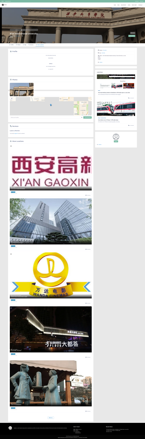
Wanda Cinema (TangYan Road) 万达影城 (19, 296)
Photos (18, 44)
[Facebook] (2, 1)
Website (100, 62)
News (99, 90)
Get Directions (88, 117)
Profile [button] (116, 141)
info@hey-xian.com (78, 429)
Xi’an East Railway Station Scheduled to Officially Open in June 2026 (114, 92)
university (103, 52)
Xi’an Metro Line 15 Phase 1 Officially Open (108, 120)
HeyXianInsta (77, 431)
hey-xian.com (71, 436)
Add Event (141, 1)
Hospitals (13, 187)
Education (105, 50)
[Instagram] (3, 1)
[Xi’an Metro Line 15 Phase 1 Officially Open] (116, 108)
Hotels (13, 241)
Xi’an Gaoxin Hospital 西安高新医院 (18, 188)
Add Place (137, 1)
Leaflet (82, 114)
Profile (12, 44)
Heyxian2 (76, 430)
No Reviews (88, 195)
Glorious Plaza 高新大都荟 (16, 350)
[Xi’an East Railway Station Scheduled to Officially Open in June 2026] (116, 81)
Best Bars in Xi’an (109, 431)
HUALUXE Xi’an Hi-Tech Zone (17, 242)
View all (51, 417)
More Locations (40, 44)
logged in (16, 133)
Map (25, 44)
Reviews (31, 44)
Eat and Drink (14, 403)
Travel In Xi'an (103, 117)
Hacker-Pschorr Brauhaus (16, 404)
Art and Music (14, 295)
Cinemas (19, 295)
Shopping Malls (14, 349)
